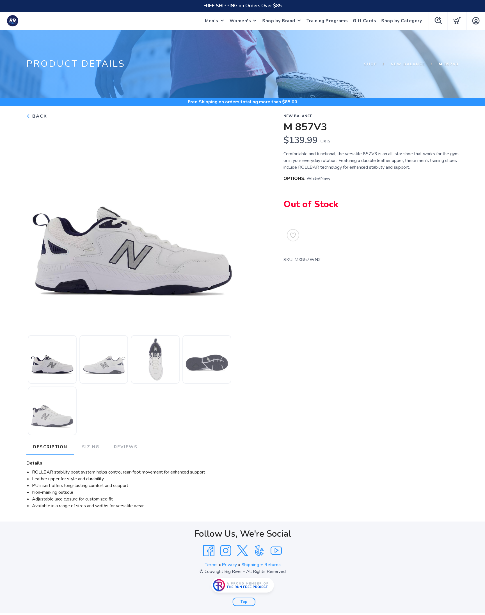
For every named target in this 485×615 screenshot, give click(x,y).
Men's (211, 21)
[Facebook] (208, 550)
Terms (211, 565)
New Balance (408, 64)
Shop (370, 64)
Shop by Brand (278, 21)
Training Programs (327, 21)
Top (244, 601)
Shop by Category (401, 21)
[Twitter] (242, 550)
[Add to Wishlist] (293, 235)
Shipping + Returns (261, 565)
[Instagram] (225, 550)
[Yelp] (259, 550)
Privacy (229, 565)
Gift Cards (364, 21)
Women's (240, 21)
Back (39, 116)
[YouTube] (276, 550)
